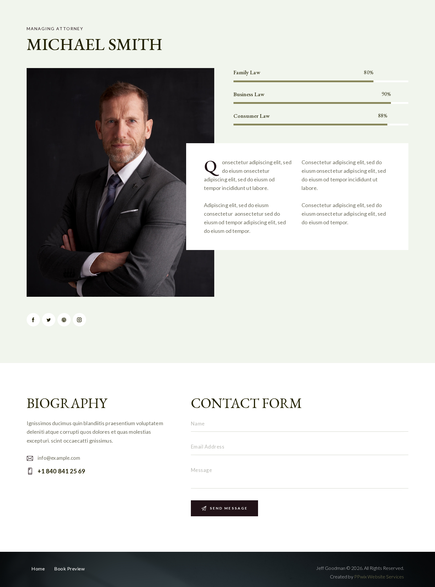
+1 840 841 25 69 (62, 471)
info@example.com (59, 458)
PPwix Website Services (379, 576)
